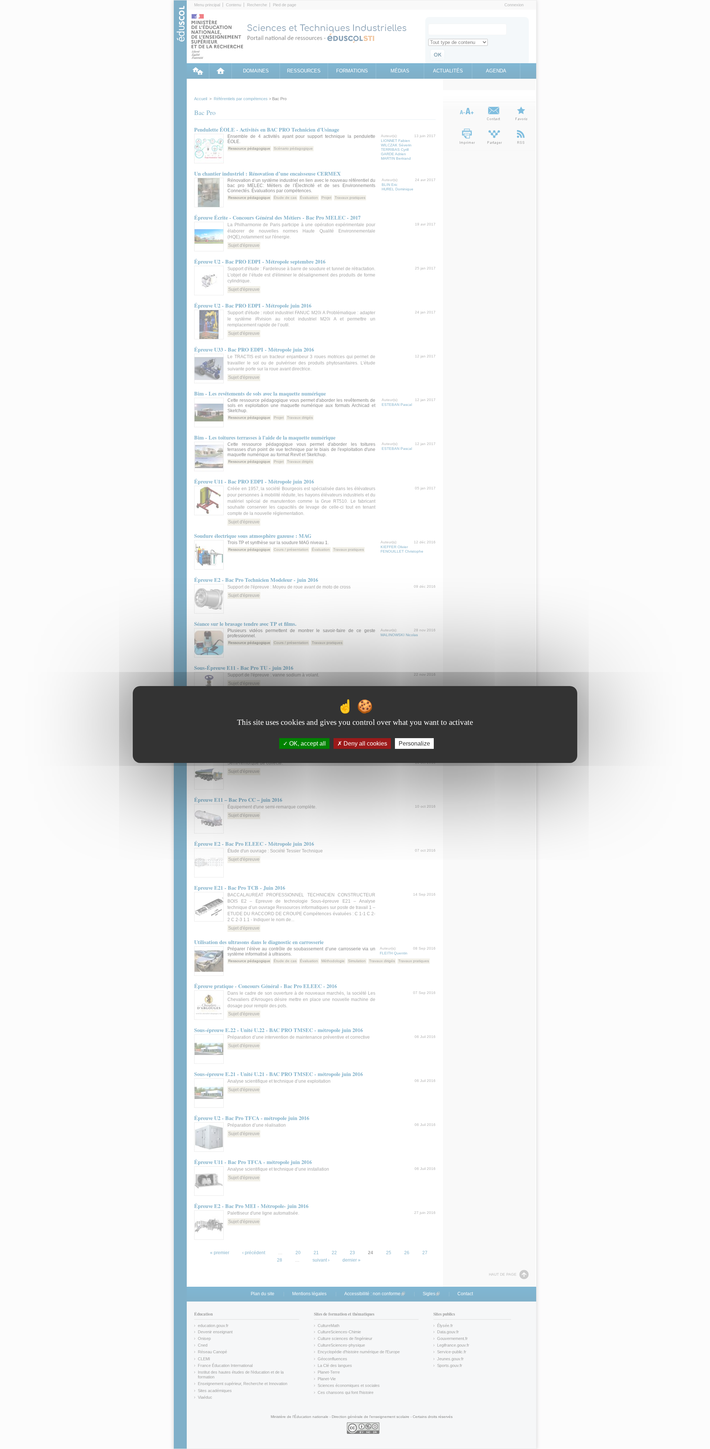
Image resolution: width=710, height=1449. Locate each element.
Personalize (414, 743)
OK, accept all (307, 743)
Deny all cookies (364, 743)
